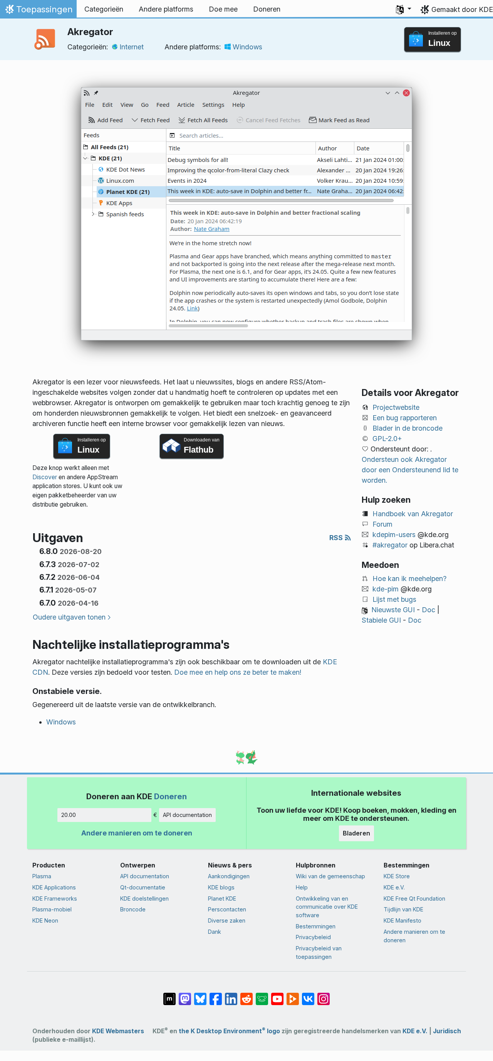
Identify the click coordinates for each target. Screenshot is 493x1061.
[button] (403, 9)
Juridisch (447, 1031)
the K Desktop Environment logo (229, 1031)
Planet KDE (222, 898)
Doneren (170, 796)
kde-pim (385, 589)
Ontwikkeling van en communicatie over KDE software (327, 906)
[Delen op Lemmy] (262, 995)
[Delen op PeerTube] (293, 995)
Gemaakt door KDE (462, 9)
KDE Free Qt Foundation (414, 898)
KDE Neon (45, 920)
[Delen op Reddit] (246, 995)
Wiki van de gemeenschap (330, 876)
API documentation (187, 815)
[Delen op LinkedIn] (231, 995)
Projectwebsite (395, 407)
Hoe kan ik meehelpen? (409, 578)
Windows (247, 47)
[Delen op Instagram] (323, 995)
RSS (336, 538)
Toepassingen (38, 11)
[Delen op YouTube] (277, 995)
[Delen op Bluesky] (200, 995)
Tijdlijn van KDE (403, 909)
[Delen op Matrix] (169, 995)
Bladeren (356, 833)
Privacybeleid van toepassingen (319, 952)
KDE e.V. (394, 887)
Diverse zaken (226, 920)
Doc (428, 610)
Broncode (133, 909)
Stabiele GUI (381, 620)
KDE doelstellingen (144, 898)
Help (302, 887)
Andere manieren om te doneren (136, 833)
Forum (382, 524)
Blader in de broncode (407, 428)
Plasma (41, 876)
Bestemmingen (315, 926)
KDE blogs (221, 887)
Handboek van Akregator (412, 514)
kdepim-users (394, 534)
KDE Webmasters (118, 1031)
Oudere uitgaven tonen (69, 617)
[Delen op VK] (308, 995)
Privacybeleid (313, 937)
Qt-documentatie (142, 887)
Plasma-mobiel (52, 909)
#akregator (389, 545)
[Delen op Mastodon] (185, 995)
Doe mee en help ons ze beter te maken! (237, 672)
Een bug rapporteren (404, 418)
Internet (131, 47)
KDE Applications (54, 887)
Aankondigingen (229, 876)
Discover (44, 477)
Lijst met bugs (394, 599)
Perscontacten (227, 909)
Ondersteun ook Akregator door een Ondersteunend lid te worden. (410, 469)
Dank (214, 931)
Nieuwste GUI (393, 610)
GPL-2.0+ (387, 439)
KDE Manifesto (402, 920)
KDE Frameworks (54, 898)
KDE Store (397, 876)
